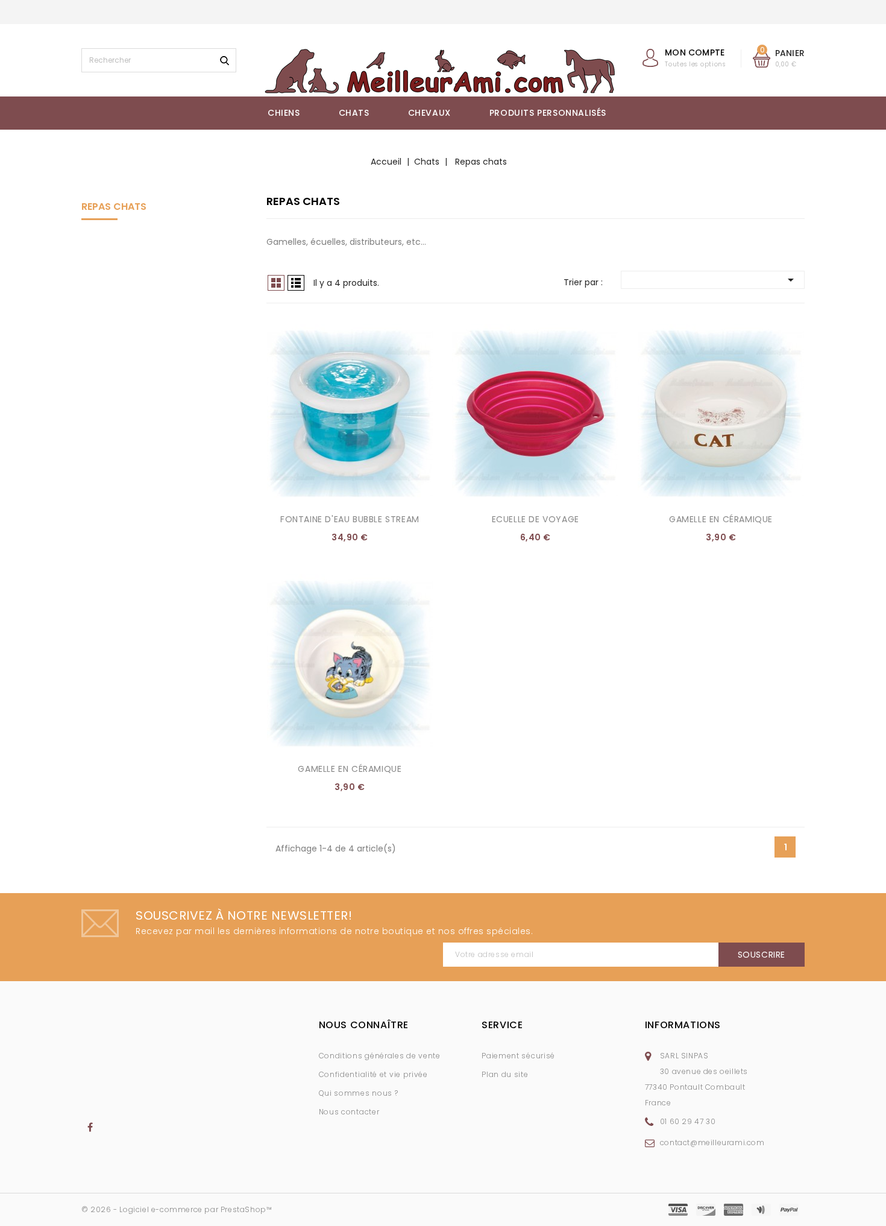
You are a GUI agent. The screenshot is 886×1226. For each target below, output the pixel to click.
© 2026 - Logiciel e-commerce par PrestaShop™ (176, 1209)
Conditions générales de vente (380, 1056)
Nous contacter (349, 1112)
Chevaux (429, 113)
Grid (276, 283)
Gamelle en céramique (721, 519)
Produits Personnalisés (547, 113)
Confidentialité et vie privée (373, 1074)
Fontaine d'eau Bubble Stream (349, 519)
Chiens (284, 113)
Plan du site (505, 1074)
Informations (683, 1025)
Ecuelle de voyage (535, 519)
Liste (296, 283)
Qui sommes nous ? (358, 1093)
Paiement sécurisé (518, 1056)
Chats (354, 113)
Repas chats (113, 206)
